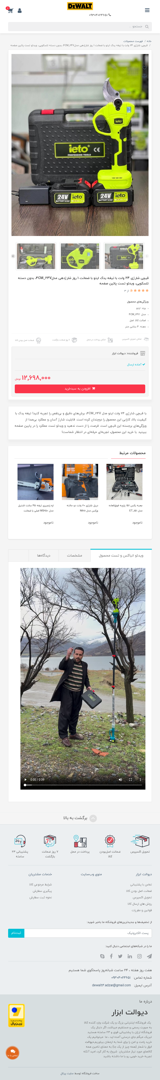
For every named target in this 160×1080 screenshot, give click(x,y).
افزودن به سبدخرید (78, 389)
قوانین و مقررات (142, 910)
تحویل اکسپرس (142, 897)
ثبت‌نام (16, 933)
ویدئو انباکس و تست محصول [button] (121, 555)
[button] (13, 10)
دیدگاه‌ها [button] (43, 555)
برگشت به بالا (75, 818)
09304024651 (99, 15)
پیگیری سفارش (42, 891)
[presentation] (147, 256)
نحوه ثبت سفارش (40, 897)
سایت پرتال (67, 1073)
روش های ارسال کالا (140, 904)
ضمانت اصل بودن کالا (139, 891)
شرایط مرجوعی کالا (40, 885)
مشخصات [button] (74, 555)
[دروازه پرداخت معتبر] (16, 1015)
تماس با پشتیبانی (141, 885)
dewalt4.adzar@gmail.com (111, 985)
